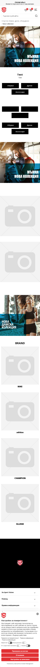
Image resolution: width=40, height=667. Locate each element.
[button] (20, 16)
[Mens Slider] (20, 46)
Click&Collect (20, 2)
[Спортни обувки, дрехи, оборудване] (4, 10)
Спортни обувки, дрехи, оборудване (15, 21)
